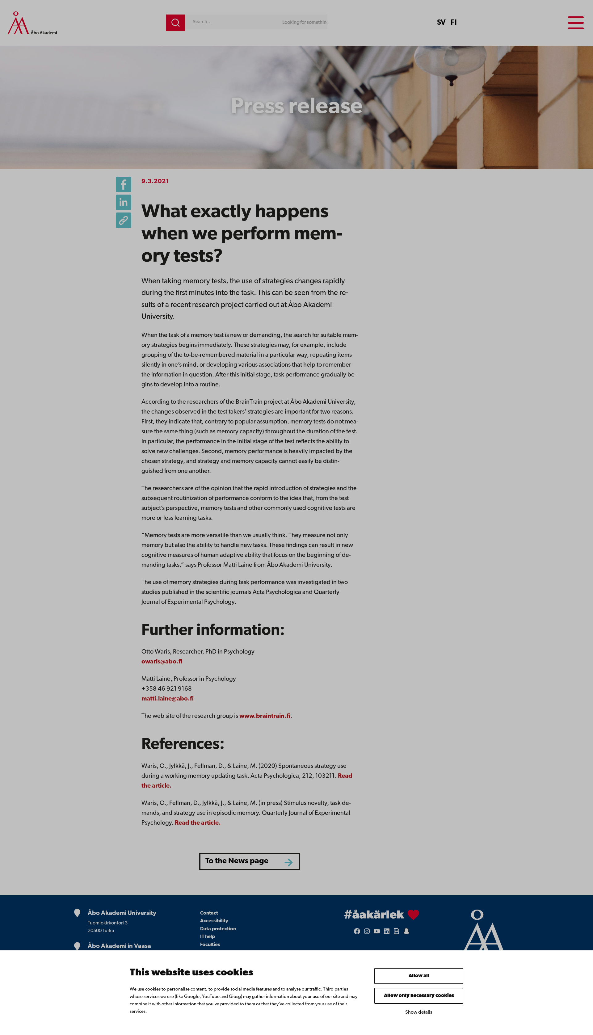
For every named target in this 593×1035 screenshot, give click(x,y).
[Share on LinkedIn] (123, 202)
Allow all (419, 976)
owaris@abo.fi (161, 662)
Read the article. (198, 823)
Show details (418, 1012)
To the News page (236, 861)
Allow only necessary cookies (419, 995)
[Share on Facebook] (123, 184)
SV (441, 23)
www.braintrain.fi (264, 716)
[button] (123, 220)
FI (454, 23)
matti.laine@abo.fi (167, 699)
